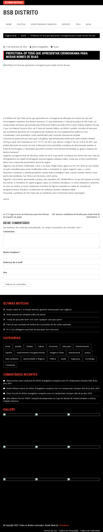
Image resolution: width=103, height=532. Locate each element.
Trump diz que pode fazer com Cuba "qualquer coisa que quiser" (34, 319)
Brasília (18, 346)
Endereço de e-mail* (13, 262)
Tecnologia (90, 359)
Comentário (9, 231)
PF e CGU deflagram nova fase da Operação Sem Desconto (32, 329)
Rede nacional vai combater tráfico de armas (25, 314)
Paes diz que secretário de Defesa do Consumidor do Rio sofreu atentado (38, 324)
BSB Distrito (20, 12)
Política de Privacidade (68, 530)
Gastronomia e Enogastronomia (31, 352)
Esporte (66, 24)
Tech (78, 24)
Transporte (10, 365)
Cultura (41, 346)
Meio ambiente (12, 359)
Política (21, 24)
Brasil (56, 46)
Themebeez (64, 525)
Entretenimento (82, 346)
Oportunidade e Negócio (44, 24)
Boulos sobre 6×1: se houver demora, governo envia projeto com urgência (38, 309)
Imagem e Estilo (57, 352)
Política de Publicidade (90, 530)
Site (5, 272)
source (6, 199)
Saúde (63, 359)
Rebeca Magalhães (40, 46)
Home (9, 24)
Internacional (74, 352)
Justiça (87, 352)
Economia (53, 346)
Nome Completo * (12, 252)
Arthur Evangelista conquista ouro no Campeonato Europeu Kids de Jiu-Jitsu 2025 (64, 388)
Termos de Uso (50, 530)
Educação (66, 346)
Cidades (29, 346)
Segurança (75, 359)
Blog (88, 24)
